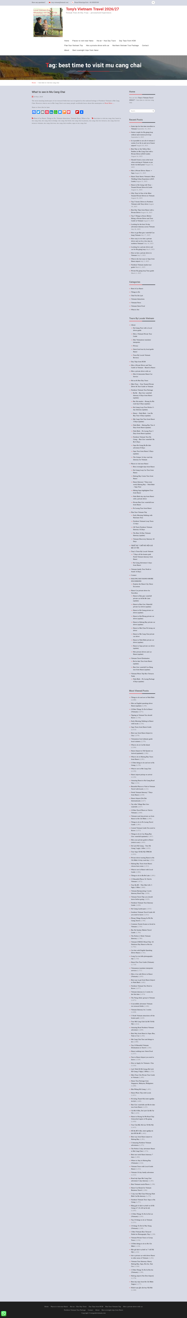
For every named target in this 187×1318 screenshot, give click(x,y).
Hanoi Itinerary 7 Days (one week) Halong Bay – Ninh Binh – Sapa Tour (144, 484)
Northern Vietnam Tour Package (125, 45)
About (66, 50)
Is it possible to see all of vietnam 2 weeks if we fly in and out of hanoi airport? (143, 143)
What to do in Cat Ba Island (140, 745)
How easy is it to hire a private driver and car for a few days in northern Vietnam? (141, 241)
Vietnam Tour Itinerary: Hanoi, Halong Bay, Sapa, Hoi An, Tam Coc (142, 1264)
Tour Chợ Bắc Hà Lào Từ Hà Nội (142, 1125)
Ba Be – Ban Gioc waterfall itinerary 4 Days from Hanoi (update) (142, 395)
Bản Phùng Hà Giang (138, 1089)
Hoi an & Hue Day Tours (139, 380)
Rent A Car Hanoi (40, 118)
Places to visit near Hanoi (82, 41)
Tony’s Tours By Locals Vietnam (142, 551)
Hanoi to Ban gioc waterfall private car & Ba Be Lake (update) (142, 598)
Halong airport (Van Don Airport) (142, 1276)
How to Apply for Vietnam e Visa (142, 1063)
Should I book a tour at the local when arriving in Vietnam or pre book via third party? (142, 162)
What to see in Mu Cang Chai (48, 91)
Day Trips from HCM (127, 41)
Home (66, 41)
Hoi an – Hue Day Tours (106, 41)
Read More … (109, 103)
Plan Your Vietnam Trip (73, 45)
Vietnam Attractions (63, 118)
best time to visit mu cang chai (104, 118)
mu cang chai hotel (64, 121)
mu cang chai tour (50, 123)
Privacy (135, 346)
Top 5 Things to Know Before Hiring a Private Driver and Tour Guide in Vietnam (142, 218)
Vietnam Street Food (138, 306)
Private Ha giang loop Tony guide (142, 271)
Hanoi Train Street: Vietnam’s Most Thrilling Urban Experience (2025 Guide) (143, 179)
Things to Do (51, 118)
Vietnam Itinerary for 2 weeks (141, 1010)
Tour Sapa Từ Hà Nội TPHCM (141, 852)
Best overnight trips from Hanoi (85, 50)
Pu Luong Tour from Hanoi (142, 508)
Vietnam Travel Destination (140, 658)
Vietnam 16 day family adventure (142, 1172)
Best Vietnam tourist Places (140, 1184)
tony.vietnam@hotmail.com (59, 2)
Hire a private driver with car (97, 45)
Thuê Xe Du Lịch (137, 295)
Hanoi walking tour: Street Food (142, 1051)
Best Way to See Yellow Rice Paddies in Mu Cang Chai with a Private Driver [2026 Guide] (142, 151)
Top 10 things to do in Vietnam (141, 1220)
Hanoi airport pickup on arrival (141, 774)
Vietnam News (76, 118)
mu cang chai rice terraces (98, 121)
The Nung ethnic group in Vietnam (143, 998)
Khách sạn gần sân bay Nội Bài (141, 1288)
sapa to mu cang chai (79, 123)
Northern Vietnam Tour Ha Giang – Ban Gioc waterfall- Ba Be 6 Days (143, 439)
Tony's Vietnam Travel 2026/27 (92, 9)
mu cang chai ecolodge (49, 121)
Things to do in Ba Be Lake (140, 875)
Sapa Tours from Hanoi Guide (141, 727)
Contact (145, 45)
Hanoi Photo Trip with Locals (141, 1093)
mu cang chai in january (80, 121)
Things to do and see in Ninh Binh (142, 697)
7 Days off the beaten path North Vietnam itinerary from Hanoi (143, 556)
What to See (85, 118)
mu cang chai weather (64, 123)
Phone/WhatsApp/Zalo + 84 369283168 (86, 2)
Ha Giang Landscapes (138, 909)
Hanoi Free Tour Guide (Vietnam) (142, 962)
